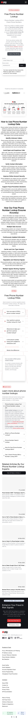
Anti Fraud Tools (6, 699)
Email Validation (6, 667)
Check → (22, 65)
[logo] (14, 632)
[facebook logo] (11, 717)
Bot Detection (5, 659)
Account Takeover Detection (9, 655)
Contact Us (5, 685)
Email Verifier (5, 665)
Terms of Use (5, 687)
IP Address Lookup (7, 652)
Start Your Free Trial (13, 620)
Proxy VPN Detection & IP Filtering (11, 650)
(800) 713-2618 (13, 600)
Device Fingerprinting (7, 671)
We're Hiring (22, 713)
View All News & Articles (13, 473)
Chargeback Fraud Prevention (9, 674)
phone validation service (16, 46)
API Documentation (7, 691)
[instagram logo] (16, 717)
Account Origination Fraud (9, 669)
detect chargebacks (12, 423)
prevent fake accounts (18, 421)
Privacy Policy (5, 689)
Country (4, 58)
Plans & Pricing (6, 697)
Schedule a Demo (14, 625)
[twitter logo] (14, 717)
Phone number (5, 63)
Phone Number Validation (8, 657)
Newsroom (5, 706)
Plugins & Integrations (7, 704)
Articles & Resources (7, 702)
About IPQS (5, 683)
